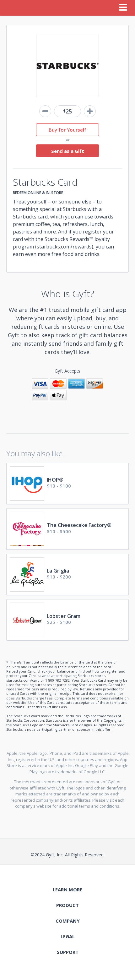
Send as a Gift (67, 151)
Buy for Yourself (67, 130)
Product (67, 905)
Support (67, 952)
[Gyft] (13, 8)
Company (68, 921)
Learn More (67, 889)
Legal (68, 936)
